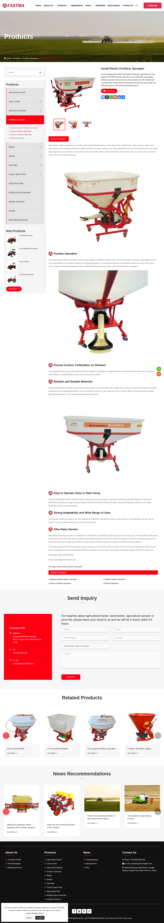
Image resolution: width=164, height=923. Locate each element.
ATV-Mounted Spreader (137, 749)
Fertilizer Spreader (30, 58)
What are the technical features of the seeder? (141, 826)
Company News (92, 860)
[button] (6, 735)
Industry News (91, 864)
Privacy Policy (127, 918)
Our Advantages (14, 864)
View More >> (12, 753)
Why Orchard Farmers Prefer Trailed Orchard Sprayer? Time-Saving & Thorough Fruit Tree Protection (21, 818)
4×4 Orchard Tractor (27, 274)
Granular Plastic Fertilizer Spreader (58, 750)
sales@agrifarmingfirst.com (65, 560)
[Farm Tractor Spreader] (21, 726)
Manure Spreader (17, 138)
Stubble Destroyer (17, 202)
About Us (48, 5)
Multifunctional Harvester (20, 192)
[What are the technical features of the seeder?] (142, 802)
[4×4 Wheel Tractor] (11, 240)
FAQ (87, 868)
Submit (71, 677)
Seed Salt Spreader (96, 749)
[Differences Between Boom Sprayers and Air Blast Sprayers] (102, 802)
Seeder (12, 156)
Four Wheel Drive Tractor (28, 248)
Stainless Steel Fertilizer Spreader (24, 128)
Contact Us (128, 5)
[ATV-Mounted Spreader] (142, 726)
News (88, 5)
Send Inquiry (114, 5)
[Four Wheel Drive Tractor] (11, 253)
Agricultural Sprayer (17, 110)
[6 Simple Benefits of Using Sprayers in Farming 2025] (62, 802)
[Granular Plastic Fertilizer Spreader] (62, 726)
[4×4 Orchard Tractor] (11, 279)
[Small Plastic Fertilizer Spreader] (59, 124)
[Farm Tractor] (11, 266)
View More (13, 289)
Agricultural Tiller (16, 183)
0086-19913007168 (65, 555)
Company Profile (14, 860)
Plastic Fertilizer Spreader (50, 58)
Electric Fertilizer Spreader (21, 135)
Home (38, 5)
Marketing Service (15, 868)
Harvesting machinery (18, 220)
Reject (29, 918)
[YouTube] (79, 911)
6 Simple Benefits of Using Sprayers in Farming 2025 (59, 826)
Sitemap (112, 918)
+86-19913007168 (20, 653)
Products (61, 5)
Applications (77, 5)
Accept (39, 918)
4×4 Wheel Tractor (26, 235)
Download (100, 5)
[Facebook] (74, 911)
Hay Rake (13, 165)
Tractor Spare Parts (17, 174)
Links (107, 918)
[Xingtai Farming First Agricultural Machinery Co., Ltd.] (7, 5)
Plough (12, 211)
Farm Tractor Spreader (17, 749)
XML (120, 918)
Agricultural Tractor (17, 92)
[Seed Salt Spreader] (102, 726)
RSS (116, 918)
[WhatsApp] (89, 911)
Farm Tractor (24, 261)
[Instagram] (84, 911)
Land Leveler (14, 101)
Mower (12, 147)
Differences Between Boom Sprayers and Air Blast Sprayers (101, 826)
